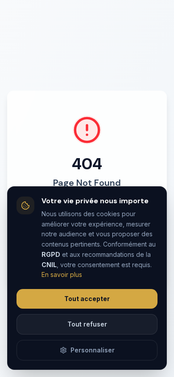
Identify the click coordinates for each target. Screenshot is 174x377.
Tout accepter (87, 298)
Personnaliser (92, 350)
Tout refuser (87, 324)
